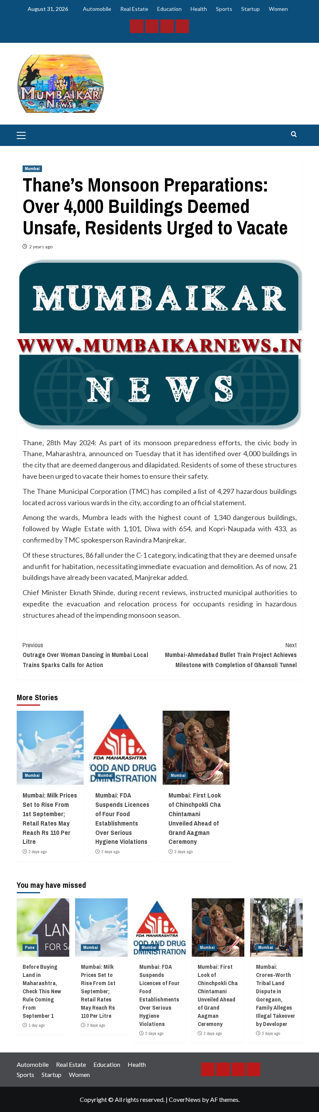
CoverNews (185, 1099)
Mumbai (32, 168)
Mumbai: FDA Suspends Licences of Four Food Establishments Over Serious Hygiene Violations (122, 818)
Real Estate (134, 8)
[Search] (294, 134)
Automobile (97, 8)
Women (278, 8)
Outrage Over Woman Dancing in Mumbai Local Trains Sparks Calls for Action (85, 655)
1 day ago (37, 1025)
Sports (224, 8)
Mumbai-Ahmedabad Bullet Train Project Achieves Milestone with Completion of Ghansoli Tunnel (231, 655)
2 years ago (41, 246)
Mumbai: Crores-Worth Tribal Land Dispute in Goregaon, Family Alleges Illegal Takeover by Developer (275, 995)
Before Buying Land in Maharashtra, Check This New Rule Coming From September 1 (42, 991)
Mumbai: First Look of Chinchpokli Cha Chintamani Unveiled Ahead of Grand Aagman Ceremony (194, 818)
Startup (250, 8)
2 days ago (38, 851)
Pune (30, 947)
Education (169, 8)
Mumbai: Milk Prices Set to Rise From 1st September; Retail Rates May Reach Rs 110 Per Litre (50, 818)
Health (199, 8)
